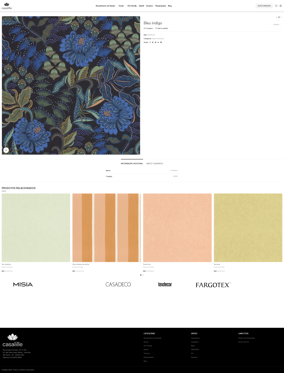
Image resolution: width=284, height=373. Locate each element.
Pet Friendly (148, 346)
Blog (145, 361)
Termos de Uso (243, 342)
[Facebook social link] (150, 42)
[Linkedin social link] (158, 42)
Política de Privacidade (246, 338)
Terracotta (147, 264)
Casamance (195, 338)
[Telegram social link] (161, 42)
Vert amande (6, 264)
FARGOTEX (195, 349)
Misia (193, 346)
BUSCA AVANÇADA (264, 6)
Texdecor (194, 357)
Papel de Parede (158, 38)
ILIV (192, 353)
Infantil (146, 349)
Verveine (217, 264)
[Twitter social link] (152, 42)
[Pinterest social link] (155, 42)
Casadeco (195, 342)
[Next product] (281, 17)
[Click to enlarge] (6, 150)
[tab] (132, 162)
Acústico (147, 353)
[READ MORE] (23, 284)
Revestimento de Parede (152, 338)
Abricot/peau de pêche (80, 264)
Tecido (146, 342)
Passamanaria (149, 357)
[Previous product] (277, 17)
